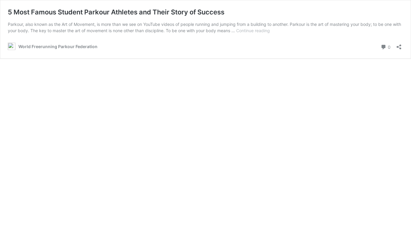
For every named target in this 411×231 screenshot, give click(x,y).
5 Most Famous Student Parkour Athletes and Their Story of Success (116, 12)
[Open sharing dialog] (399, 45)
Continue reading (253, 30)
